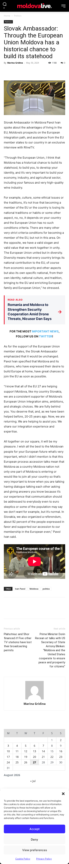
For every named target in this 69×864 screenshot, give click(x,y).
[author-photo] (34, 690)
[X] (16, 71)
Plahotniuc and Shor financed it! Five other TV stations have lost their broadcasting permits (18, 642)
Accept (35, 829)
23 (60, 757)
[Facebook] (8, 71)
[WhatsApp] (34, 71)
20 (34, 757)
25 (17, 762)
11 (17, 751)
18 (17, 757)
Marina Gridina (15, 62)
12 (25, 751)
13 (34, 751)
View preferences (34, 850)
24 (8, 762)
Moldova (34, 588)
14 (43, 751)
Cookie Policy (22, 858)
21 (43, 757)
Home (7, 15)
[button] (63, 793)
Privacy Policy (44, 858)
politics (46, 588)
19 (25, 757)
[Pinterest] (25, 71)
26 (25, 762)
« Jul (33, 781)
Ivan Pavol (20, 588)
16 (60, 751)
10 (8, 751)
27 (34, 762)
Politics (17, 15)
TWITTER (45, 336)
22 (51, 757)
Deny (34, 839)
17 (8, 757)
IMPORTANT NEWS (45, 331)
